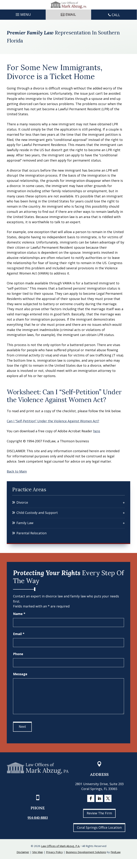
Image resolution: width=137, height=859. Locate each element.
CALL (116, 14)
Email (18, 634)
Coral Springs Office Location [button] (99, 827)
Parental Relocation (31, 533)
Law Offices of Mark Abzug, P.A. (60, 846)
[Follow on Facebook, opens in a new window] (90, 798)
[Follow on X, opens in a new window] (107, 798)
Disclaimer (23, 852)
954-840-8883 (37, 817)
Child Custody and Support (37, 512)
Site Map (37, 852)
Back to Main (17, 471)
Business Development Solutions (86, 852)
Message (20, 674)
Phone (18, 654)
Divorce (22, 502)
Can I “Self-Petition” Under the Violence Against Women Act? (53, 421)
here (96, 431)
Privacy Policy (54, 852)
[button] (23, 13)
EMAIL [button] (70, 14)
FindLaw (116, 852)
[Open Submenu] (124, 502)
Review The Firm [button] (99, 813)
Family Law (24, 523)
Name (19, 614)
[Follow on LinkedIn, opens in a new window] (99, 798)
